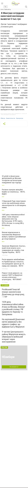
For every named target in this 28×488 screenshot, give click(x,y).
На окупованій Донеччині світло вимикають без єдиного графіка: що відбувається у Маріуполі (13, 323)
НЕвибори (8, 357)
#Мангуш (3, 118)
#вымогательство (10, 118)
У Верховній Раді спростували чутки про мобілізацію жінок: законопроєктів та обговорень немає (14, 204)
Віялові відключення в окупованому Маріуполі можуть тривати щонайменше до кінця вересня (14, 235)
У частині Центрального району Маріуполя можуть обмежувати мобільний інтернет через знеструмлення (14, 336)
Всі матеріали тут (14, 367)
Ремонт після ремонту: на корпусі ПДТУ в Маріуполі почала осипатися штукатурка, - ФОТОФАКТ (12, 276)
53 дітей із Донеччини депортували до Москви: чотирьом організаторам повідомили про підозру (12, 179)
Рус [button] (6, 6)
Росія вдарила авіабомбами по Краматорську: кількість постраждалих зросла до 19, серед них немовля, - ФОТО (13, 262)
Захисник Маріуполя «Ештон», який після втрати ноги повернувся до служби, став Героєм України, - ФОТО (14, 249)
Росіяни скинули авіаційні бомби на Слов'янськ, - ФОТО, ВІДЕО (13, 192)
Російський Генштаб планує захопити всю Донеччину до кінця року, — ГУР (13, 293)
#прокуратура (19, 118)
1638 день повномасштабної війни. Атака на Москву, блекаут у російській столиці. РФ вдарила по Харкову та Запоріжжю (13, 308)
